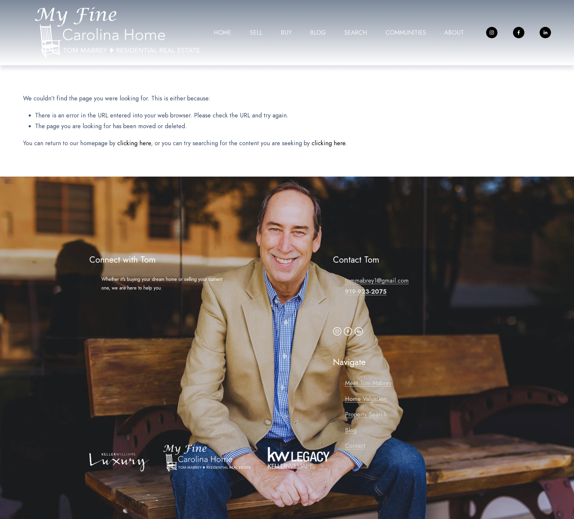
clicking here (134, 143)
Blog (351, 430)
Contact (355, 445)
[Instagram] (491, 32)
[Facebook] (518, 32)
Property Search (366, 414)
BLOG (318, 32)
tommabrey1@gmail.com (377, 280)
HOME (222, 32)
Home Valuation (366, 398)
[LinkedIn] (545, 32)
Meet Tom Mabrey (368, 383)
